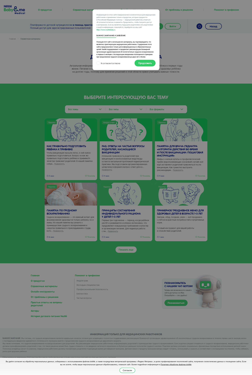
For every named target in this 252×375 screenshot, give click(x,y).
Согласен (127, 370)
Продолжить (145, 63)
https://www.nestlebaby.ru (105, 30)
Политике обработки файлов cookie (176, 364)
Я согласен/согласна (110, 63)
